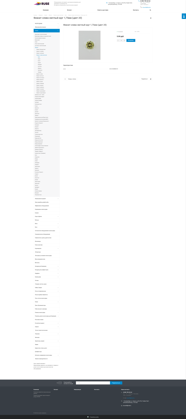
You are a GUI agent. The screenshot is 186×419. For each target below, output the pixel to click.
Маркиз (39, 68)
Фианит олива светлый (41, 55)
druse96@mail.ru (127, 405)
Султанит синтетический (40, 45)
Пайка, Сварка (38, 287)
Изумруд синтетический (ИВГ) (41, 119)
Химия (36, 344)
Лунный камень (38, 191)
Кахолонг (37, 177)
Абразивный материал (40, 27)
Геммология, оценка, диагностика (43, 237)
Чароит (36, 174)
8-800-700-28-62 (145, 1)
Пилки (36, 301)
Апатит (36, 185)
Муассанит (37, 40)
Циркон (36, 168)
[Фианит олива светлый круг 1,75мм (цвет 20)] (89, 45)
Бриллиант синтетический (41, 34)
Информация (77, 389)
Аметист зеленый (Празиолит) (42, 121)
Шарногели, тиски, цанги (41, 348)
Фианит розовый (40, 77)
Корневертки (38, 248)
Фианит (36, 47)
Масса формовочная (40, 259)
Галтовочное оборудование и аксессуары (45, 230)
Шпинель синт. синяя (39, 94)
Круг (39, 57)
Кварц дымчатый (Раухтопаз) (41, 117)
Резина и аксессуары (40, 312)
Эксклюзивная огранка (40, 38)
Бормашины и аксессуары (41, 209)
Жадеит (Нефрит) (39, 151)
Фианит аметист (40, 79)
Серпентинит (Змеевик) (40, 153)
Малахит (37, 192)
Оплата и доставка (102, 10)
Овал (39, 58)
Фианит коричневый (40, 92)
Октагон (40, 66)
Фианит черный (39, 85)
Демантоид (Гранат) (39, 147)
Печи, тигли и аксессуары (41, 298)
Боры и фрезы (38, 216)
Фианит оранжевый (40, 90)
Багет (39, 60)
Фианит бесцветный (40, 49)
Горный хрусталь (39, 134)
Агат (36, 155)
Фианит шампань (40, 87)
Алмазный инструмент (40, 198)
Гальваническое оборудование (42, 234)
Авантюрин (37, 181)
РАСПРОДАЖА (38, 23)
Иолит (36, 175)
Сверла (37, 326)
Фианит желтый (40, 75)
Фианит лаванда (40, 83)
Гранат (36, 109)
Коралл (36, 126)
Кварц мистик (38, 138)
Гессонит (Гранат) (39, 172)
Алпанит (37, 102)
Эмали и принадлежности (41, 358)
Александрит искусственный (41, 145)
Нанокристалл (38, 104)
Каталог (69, 10)
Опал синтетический (39, 43)
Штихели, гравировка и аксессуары (43, 355)
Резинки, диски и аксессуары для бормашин (45, 316)
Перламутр (37, 136)
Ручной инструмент (39, 323)
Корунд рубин (38, 98)
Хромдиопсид (38, 130)
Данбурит (37, 187)
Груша (39, 62)
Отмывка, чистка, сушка (40, 284)
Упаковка (37, 333)
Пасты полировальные (40, 291)
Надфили (37, 273)
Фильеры (37, 337)
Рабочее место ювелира (41, 309)
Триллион (40, 70)
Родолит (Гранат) (39, 123)
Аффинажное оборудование (42, 205)
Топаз (36, 106)
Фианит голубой (40, 51)
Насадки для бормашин (40, 266)
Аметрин (37, 170)
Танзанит (37, 124)
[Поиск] (150, 10)
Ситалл (36, 132)
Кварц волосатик (39, 140)
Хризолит (37, 113)
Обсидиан (37, 162)
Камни (36, 30)
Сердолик (37, 157)
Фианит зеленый (40, 53)
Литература (38, 252)
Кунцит (36, 179)
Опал (36, 41)
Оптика (37, 280)
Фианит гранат (39, 81)
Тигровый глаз (38, 194)
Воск (36, 227)
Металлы (37, 262)
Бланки (37, 212)
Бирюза (37, 128)
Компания (46, 10)
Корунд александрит (39, 96)
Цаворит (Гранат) (39, 149)
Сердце (39, 72)
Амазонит (37, 183)
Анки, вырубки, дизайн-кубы (42, 202)
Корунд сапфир (38, 100)
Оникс (36, 160)
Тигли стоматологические (41, 330)
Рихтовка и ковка (39, 319)
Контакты (136, 10)
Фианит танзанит (40, 89)
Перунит (37, 164)
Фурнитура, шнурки (39, 341)
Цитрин (36, 111)
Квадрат (40, 64)
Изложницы (38, 241)
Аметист (37, 107)
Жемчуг (36, 115)
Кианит (36, 189)
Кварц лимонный (39, 141)
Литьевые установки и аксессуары (43, 255)
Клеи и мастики (38, 244)
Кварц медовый (38, 143)
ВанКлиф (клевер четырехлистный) (43, 36)
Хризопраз (37, 166)
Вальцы (37, 220)
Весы (36, 223)
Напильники (38, 276)
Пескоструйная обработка (41, 294)
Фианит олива (39, 73)
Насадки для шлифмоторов (41, 269)
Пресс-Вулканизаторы (40, 305)
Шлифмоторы (38, 351)
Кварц (36, 158)
